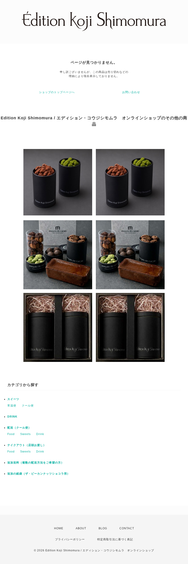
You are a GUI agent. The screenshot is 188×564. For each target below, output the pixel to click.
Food (11, 434)
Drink (40, 434)
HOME (58, 528)
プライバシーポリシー (70, 539)
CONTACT (126, 528)
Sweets (25, 434)
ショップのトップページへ (57, 92)
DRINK (12, 416)
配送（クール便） (19, 427)
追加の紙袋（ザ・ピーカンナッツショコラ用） (38, 473)
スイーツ (13, 399)
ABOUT (81, 528)
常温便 (11, 405)
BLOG (103, 528)
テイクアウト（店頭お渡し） (26, 445)
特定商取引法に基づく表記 (115, 539)
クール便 (28, 405)
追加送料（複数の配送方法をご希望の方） (35, 462)
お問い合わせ (131, 92)
